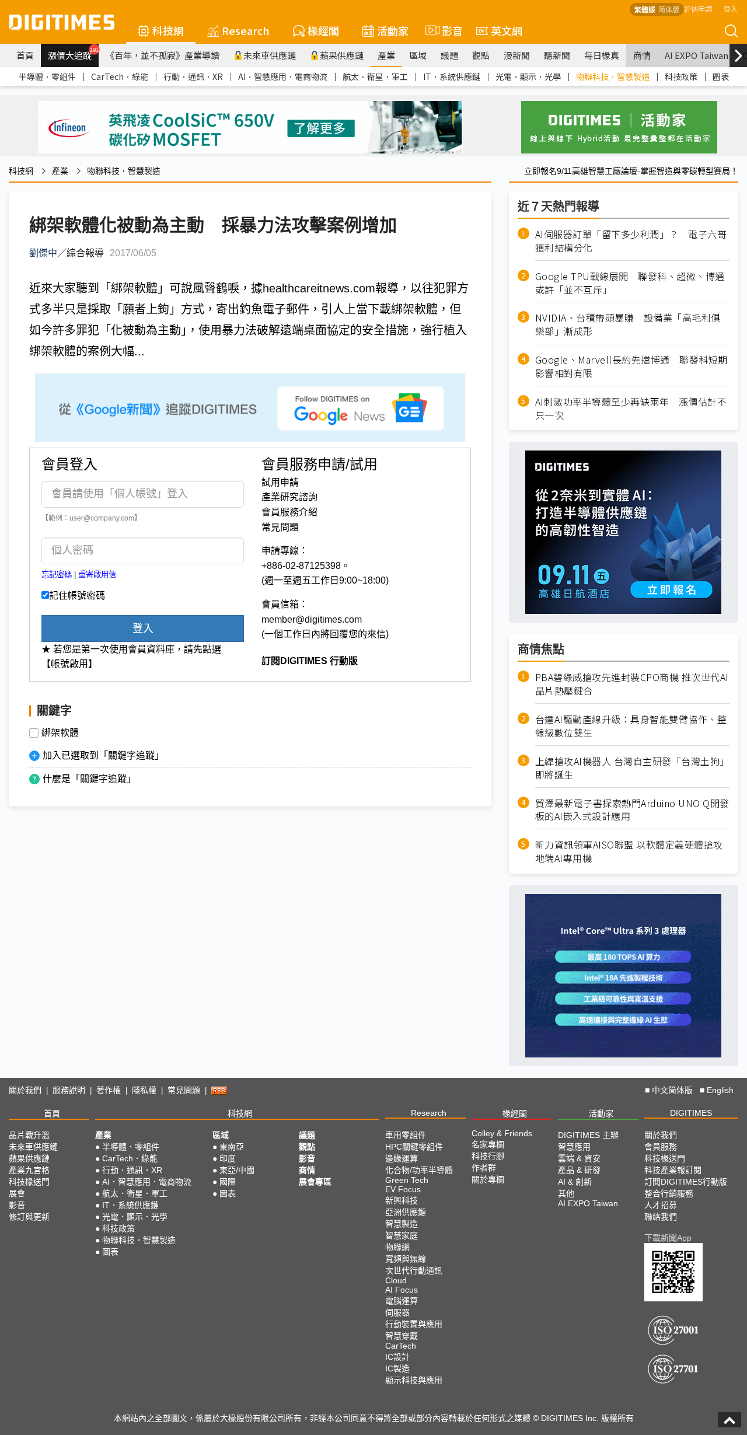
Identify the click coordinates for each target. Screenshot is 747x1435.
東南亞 (231, 1146)
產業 (386, 55)
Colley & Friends (502, 1133)
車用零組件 (405, 1135)
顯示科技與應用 (413, 1380)
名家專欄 (488, 1144)
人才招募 (660, 1205)
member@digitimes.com (311, 619)
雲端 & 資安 (579, 1158)
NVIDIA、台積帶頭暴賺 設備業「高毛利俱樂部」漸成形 (628, 324)
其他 (566, 1193)
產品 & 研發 (579, 1170)
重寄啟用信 (97, 574)
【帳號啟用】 (69, 664)
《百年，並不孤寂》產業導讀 (162, 55)
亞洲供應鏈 (405, 1212)
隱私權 (144, 1090)
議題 (449, 55)
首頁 (25, 55)
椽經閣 (323, 30)
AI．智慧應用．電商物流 (282, 76)
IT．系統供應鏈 (451, 76)
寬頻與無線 (405, 1258)
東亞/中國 (236, 1170)
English (720, 1090)
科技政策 (681, 76)
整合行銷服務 (668, 1193)
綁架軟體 (60, 733)
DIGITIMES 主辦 (588, 1135)
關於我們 (25, 1090)
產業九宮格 (29, 1170)
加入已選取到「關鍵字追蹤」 (103, 755)
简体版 (668, 9)
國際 (227, 1181)
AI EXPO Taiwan (696, 55)
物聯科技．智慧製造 (613, 76)
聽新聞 (557, 55)
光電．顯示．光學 (528, 76)
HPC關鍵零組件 (414, 1146)
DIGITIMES (691, 1113)
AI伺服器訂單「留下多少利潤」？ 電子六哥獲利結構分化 (631, 241)
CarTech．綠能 (119, 76)
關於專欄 (488, 1179)
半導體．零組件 (47, 76)
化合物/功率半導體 (419, 1170)
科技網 (168, 30)
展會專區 (315, 1181)
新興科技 (401, 1200)
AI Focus (401, 1289)
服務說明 (69, 1090)
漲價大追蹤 (73, 54)
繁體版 (644, 9)
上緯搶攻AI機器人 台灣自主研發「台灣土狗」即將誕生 (632, 768)
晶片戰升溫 (29, 1135)
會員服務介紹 (289, 512)
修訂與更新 (29, 1216)
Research (246, 30)
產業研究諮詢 (289, 497)
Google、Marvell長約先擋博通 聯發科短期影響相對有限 (631, 366)
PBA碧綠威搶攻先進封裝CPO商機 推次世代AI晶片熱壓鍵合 (632, 684)
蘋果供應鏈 (342, 55)
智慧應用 (574, 1146)
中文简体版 (672, 1090)
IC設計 (397, 1356)
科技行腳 (488, 1156)
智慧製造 (401, 1223)
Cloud (396, 1280)
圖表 (721, 76)
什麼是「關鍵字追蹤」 (89, 779)
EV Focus (403, 1189)
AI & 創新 (575, 1181)
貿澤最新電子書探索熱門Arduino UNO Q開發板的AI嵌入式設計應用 (632, 810)
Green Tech (406, 1180)
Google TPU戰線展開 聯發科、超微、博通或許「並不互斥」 (630, 283)
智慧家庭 (401, 1235)
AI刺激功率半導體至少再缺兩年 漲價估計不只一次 (631, 408)
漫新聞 (517, 55)
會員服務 (660, 1146)
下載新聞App (668, 1237)
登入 (731, 8)
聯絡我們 (660, 1216)
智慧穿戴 (401, 1335)
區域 (418, 55)
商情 (642, 55)
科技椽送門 (29, 1181)
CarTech (400, 1345)
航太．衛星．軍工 (375, 76)
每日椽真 (601, 55)
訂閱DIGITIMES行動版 (685, 1181)
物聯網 (397, 1247)
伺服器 (397, 1312)
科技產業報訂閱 (672, 1170)
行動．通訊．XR (193, 76)
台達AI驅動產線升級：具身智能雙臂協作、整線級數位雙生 (631, 726)
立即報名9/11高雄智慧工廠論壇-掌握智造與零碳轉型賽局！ (631, 171)
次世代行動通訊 (413, 1270)
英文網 (506, 30)
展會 (17, 1193)
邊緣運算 (401, 1158)
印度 (227, 1158)
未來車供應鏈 (269, 55)
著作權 (108, 1090)
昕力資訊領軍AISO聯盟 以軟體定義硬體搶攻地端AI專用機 (629, 851)
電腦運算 (401, 1300)
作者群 (484, 1167)
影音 (447, 30)
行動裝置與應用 (413, 1324)
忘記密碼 (56, 574)
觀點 (481, 55)
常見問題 (280, 527)
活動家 (393, 30)
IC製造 (397, 1368)
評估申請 (698, 8)
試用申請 (280, 482)
